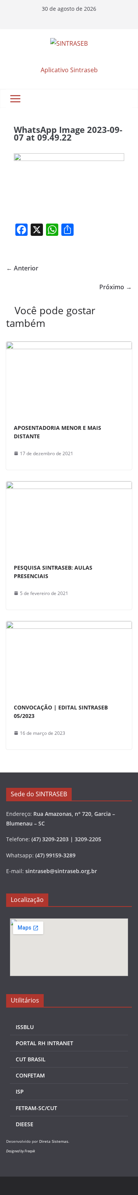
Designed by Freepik (20, 1151)
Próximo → (115, 287)
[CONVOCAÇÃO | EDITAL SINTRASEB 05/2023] (69, 626)
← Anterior (22, 268)
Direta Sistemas (53, 1141)
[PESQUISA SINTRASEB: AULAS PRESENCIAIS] (69, 486)
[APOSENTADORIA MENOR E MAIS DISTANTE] (69, 347)
